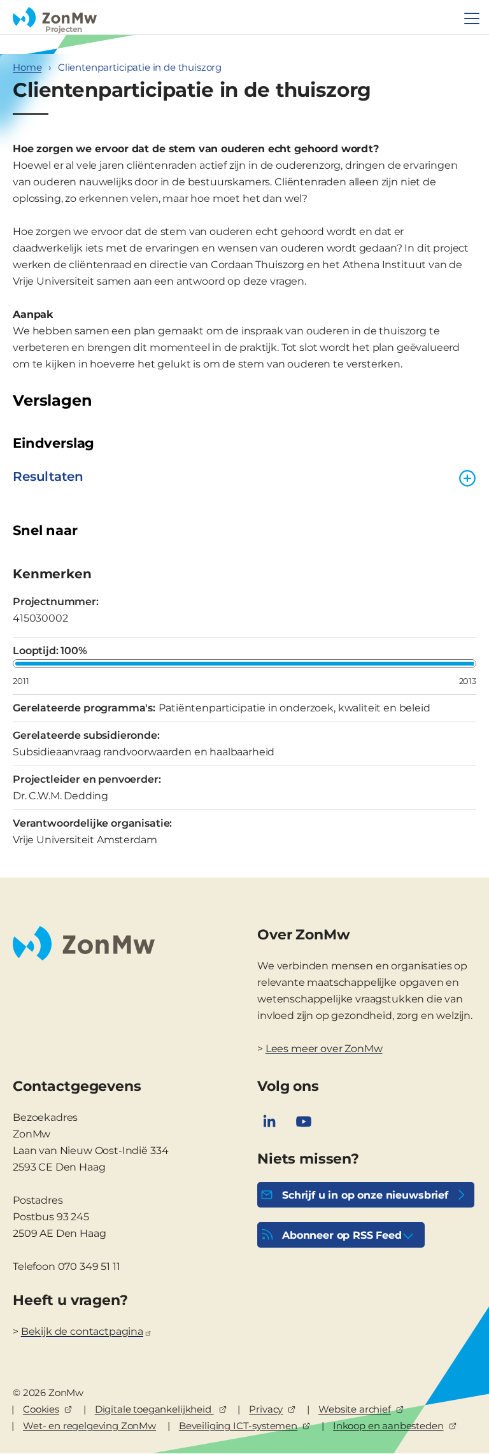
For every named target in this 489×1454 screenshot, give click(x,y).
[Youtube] (304, 1121)
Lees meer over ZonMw (324, 1049)
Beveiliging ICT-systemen (238, 1426)
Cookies (41, 1409)
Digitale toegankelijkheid (154, 1409)
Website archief (354, 1409)
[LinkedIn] (269, 1121)
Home (27, 67)
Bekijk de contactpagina (82, 1331)
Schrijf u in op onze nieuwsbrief (365, 1195)
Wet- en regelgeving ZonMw (89, 1426)
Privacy (266, 1409)
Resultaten (48, 476)
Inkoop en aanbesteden (388, 1426)
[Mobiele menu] (472, 18)
